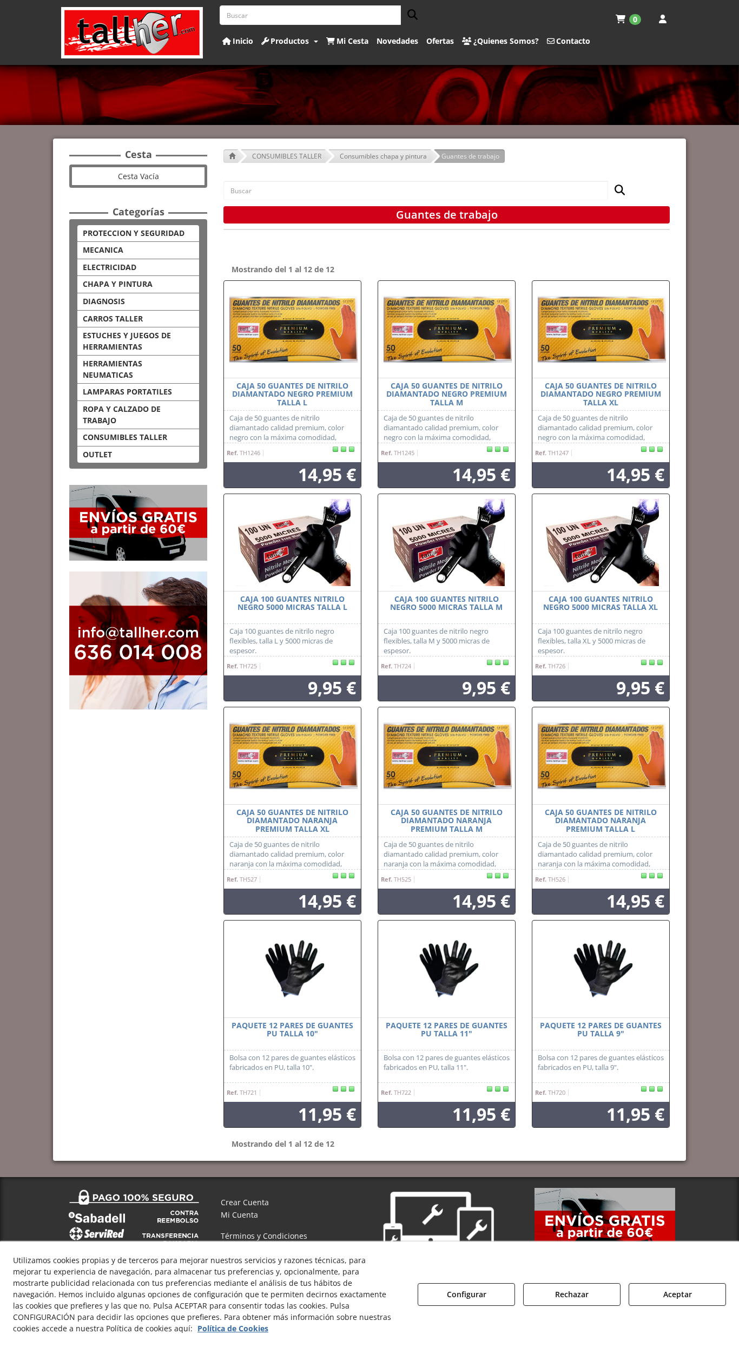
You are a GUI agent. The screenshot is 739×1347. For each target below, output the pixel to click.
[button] (132, 32)
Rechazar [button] (572, 1294)
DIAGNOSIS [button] (104, 301)
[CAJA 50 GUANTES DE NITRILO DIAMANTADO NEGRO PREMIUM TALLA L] (292, 329)
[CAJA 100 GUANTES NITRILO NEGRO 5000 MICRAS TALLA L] (292, 543)
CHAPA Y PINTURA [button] (118, 284)
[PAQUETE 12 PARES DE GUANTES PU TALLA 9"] (600, 969)
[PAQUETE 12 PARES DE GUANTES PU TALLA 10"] (292, 969)
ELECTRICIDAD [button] (109, 267)
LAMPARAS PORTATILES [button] (127, 391)
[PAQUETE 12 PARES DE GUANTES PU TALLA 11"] (446, 969)
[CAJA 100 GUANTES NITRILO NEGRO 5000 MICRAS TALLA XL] (600, 543)
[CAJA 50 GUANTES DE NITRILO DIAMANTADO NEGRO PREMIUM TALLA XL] (600, 329)
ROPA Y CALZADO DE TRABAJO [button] (122, 414)
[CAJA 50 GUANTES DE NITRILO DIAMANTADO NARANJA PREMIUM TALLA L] (600, 756)
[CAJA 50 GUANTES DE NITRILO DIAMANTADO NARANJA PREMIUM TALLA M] (446, 756)
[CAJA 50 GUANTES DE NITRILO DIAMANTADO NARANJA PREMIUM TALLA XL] (292, 756)
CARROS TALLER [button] (113, 318)
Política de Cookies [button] (232, 1328)
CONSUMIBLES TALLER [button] (125, 437)
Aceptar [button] (677, 1294)
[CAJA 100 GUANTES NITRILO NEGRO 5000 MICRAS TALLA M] (446, 543)
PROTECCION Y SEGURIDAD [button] (133, 233)
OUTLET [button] (97, 454)
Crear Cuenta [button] (245, 1202)
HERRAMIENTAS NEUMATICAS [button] (112, 369)
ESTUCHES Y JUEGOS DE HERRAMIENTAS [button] (127, 341)
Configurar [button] (466, 1294)
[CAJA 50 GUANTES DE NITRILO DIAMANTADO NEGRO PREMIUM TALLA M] (446, 329)
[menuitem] (628, 18)
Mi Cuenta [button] (239, 1215)
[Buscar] (409, 15)
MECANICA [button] (103, 250)
